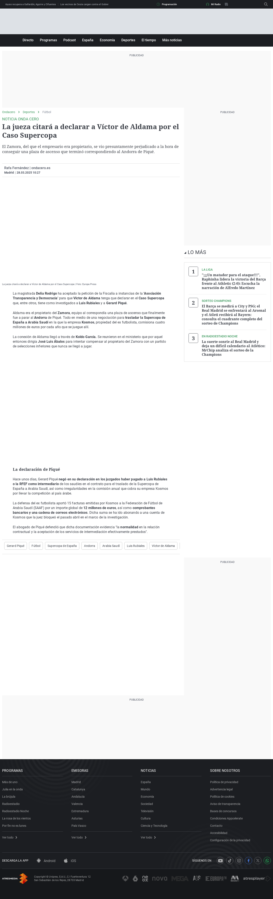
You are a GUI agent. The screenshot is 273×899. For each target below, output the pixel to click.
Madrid (76, 782)
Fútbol (46, 112)
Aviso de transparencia (225, 804)
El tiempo (149, 40)
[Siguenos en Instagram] (239, 860)
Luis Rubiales (136, 546)
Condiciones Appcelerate (226, 818)
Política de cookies (222, 796)
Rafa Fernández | (17, 168)
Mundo (145, 789)
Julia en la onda (12, 789)
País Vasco (78, 825)
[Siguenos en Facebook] (248, 860)
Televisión (147, 811)
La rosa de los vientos (16, 818)
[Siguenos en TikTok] (229, 860)
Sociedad (147, 804)
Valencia (77, 804)
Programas (48, 40)
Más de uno (9, 782)
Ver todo (7, 837)
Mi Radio (216, 4)
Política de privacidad (224, 782)
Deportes (128, 40)
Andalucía (78, 796)
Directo (28, 40)
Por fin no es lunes (14, 825)
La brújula (8, 796)
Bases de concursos (223, 811)
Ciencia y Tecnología (154, 825)
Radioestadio (11, 804)
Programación (169, 4)
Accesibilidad (218, 833)
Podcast (69, 40)
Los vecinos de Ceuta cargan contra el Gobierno (85, 4)
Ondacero (8, 112)
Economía (107, 40)
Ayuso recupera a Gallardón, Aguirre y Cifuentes (30, 4)
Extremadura (80, 811)
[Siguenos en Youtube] (220, 860)
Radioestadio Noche (15, 811)
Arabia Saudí (110, 546)
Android (49, 861)
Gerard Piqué (15, 546)
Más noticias (172, 40)
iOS (73, 861)
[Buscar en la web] (266, 4)
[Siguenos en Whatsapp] (267, 860)
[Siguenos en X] (257, 860)
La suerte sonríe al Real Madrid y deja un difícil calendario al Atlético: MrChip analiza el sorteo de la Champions (233, 348)
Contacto (216, 825)
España (87, 40)
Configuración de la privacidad (230, 840)
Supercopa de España (62, 546)
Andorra (89, 546)
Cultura (146, 818)
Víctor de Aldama (163, 546)
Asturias (77, 818)
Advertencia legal (221, 789)
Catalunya (78, 789)
